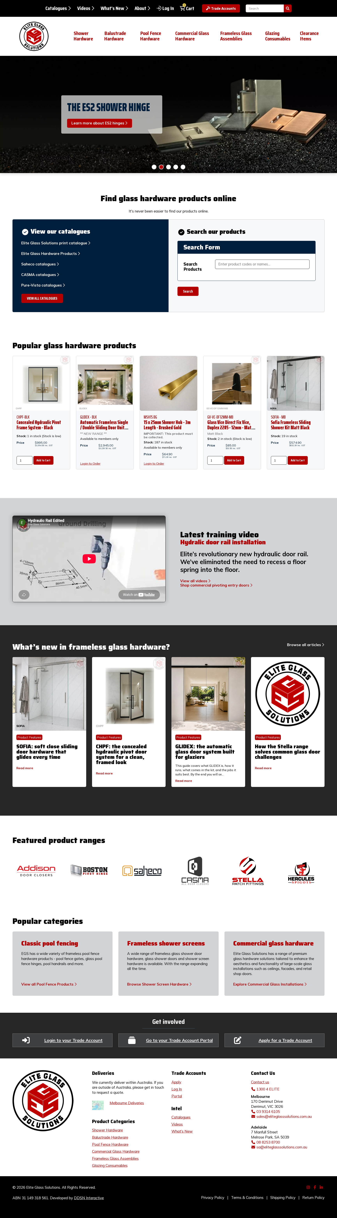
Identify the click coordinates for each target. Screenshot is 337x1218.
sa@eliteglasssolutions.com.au (281, 1147)
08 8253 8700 (268, 1142)
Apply (176, 1082)
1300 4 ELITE (267, 1089)
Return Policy (313, 1197)
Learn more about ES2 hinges (161, 167)
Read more (24, 768)
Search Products (193, 266)
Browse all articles (304, 644)
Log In (168, 8)
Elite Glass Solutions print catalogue (54, 243)
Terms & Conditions (247, 1197)
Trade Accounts (223, 8)
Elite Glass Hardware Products (49, 253)
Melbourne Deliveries (127, 1103)
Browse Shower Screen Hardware (157, 984)
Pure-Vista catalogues (41, 285)
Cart (190, 8)
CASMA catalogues (38, 274)
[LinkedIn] (322, 1187)
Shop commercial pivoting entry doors (214, 585)
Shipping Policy (282, 1197)
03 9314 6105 (268, 1111)
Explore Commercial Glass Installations (268, 984)
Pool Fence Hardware (150, 36)
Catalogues (56, 8)
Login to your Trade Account (73, 1040)
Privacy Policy (212, 1197)
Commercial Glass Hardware (192, 36)
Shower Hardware (83, 36)
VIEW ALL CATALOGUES (42, 298)
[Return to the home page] (40, 36)
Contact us (260, 1082)
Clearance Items (309, 36)
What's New (112, 8)
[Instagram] (309, 1187)
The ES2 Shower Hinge (108, 107)
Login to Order (90, 463)
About (140, 8)
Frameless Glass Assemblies (236, 36)
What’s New (182, 1131)
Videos (83, 8)
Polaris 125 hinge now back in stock (154, 167)
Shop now (175, 167)
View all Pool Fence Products (47, 984)
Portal (176, 1096)
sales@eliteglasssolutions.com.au (284, 1116)
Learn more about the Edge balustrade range (183, 167)
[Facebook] (315, 1187)
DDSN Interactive (89, 1198)
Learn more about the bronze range (168, 167)
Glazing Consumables (277, 36)
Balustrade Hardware (115, 36)
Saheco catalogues (38, 264)
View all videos (193, 581)
